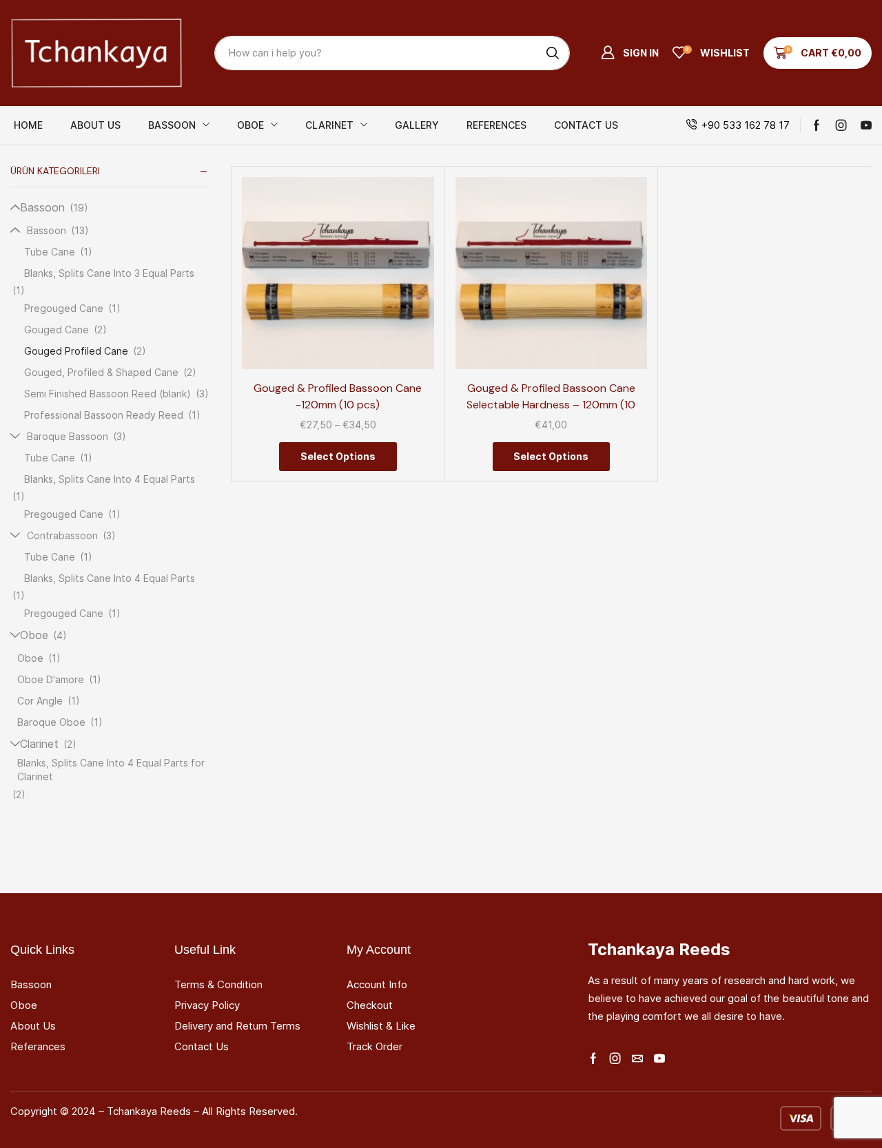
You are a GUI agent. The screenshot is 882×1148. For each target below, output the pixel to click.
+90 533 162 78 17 (745, 125)
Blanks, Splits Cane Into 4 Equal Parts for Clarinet (111, 769)
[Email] (637, 1058)
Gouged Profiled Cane (76, 351)
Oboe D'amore (50, 679)
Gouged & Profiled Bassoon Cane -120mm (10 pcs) (338, 396)
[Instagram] (841, 125)
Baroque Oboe (51, 722)
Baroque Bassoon (67, 436)
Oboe (34, 635)
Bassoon (42, 207)
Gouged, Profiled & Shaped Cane (101, 372)
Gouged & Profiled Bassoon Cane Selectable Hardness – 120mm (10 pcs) (550, 404)
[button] (630, 53)
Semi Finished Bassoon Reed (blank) (107, 393)
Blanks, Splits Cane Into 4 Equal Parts (109, 479)
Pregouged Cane (63, 308)
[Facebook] (816, 125)
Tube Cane (49, 252)
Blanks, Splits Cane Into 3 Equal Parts (109, 273)
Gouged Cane (56, 329)
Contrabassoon (62, 535)
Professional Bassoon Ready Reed (103, 415)
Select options (407, 309)
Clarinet (39, 744)
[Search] (552, 53)
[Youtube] (866, 125)
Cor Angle (40, 701)
